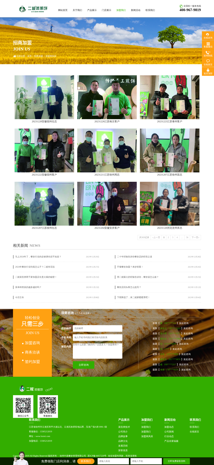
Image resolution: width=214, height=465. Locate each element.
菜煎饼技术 (124, 427)
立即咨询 (84, 365)
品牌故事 (123, 436)
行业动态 (169, 436)
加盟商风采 (147, 436)
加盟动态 (169, 427)
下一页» (195, 237)
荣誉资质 (123, 450)
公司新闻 (169, 431)
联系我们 (150, 10)
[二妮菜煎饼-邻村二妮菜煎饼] (35, 388)
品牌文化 (123, 441)
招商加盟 (38, 56)
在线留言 (194, 431)
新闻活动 (135, 10)
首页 (29, 56)
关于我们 (77, 10)
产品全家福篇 (171, 441)
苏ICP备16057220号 (97, 456)
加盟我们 (121, 10)
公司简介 (123, 431)
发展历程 (123, 445)
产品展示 (92, 10)
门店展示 (106, 10)
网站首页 (63, 10)
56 (187, 237)
